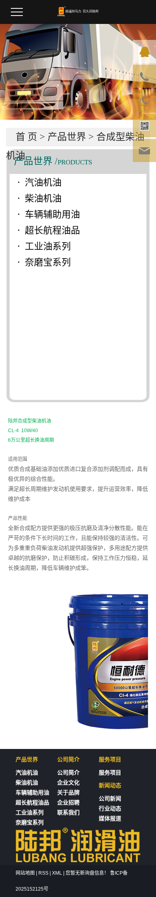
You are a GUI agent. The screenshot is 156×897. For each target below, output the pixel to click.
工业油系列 (48, 246)
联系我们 (68, 813)
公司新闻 (110, 799)
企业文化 (68, 783)
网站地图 (25, 873)
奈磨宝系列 (48, 262)
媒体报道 (110, 819)
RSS (43, 873)
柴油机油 (43, 199)
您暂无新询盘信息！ (87, 873)
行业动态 (110, 809)
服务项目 (110, 773)
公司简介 (68, 773)
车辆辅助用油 (52, 214)
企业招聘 (68, 803)
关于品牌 (68, 793)
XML (57, 873)
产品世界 (67, 137)
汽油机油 (43, 183)
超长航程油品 (52, 230)
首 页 (26, 137)
